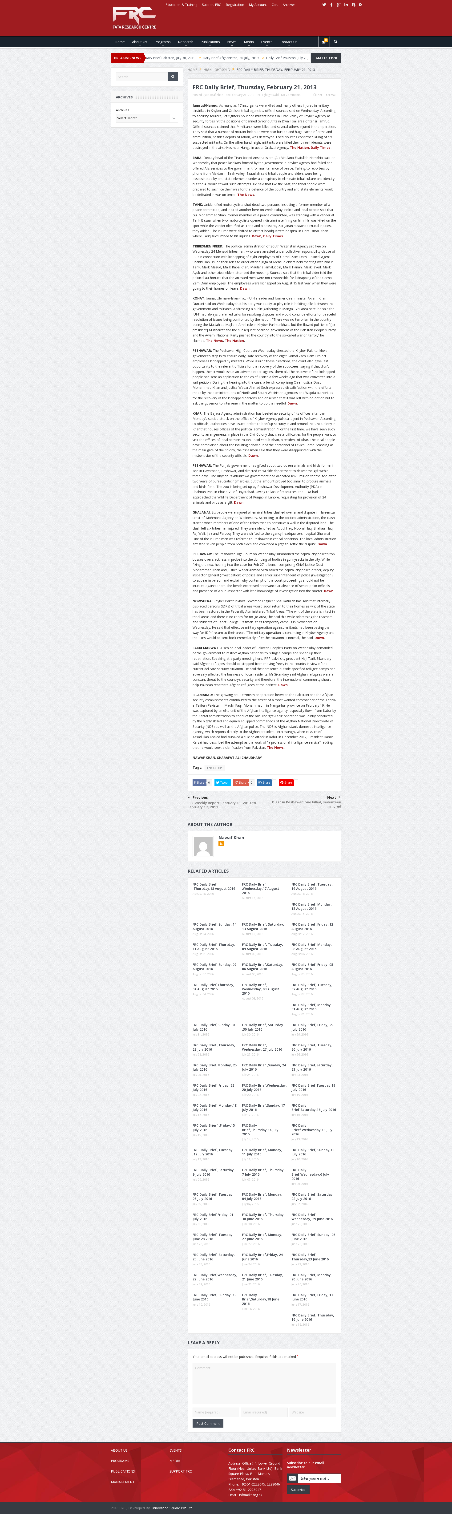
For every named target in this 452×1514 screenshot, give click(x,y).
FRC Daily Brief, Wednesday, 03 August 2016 (260, 989)
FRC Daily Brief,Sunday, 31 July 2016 (214, 1027)
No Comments (290, 95)
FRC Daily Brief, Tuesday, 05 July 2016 (213, 1196)
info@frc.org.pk (250, 1495)
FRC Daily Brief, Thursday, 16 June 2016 (312, 1317)
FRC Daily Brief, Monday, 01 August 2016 (311, 1007)
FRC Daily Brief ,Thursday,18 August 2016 (214, 886)
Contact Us (289, 41)
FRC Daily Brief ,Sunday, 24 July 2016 (264, 1067)
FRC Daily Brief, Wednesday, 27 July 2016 (262, 1047)
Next (331, 797)
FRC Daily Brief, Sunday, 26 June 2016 (313, 1236)
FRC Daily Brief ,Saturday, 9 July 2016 (214, 1172)
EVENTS (176, 1450)
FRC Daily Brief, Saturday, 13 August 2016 (263, 926)
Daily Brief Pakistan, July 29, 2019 (238, 58)
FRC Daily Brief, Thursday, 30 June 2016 (263, 1216)
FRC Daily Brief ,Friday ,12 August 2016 (312, 926)
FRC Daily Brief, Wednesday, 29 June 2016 (312, 1216)
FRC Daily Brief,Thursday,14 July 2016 (260, 1129)
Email (332, 95)
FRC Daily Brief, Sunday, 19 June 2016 (214, 1297)
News (232, 41)
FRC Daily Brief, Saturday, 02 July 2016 (312, 1196)
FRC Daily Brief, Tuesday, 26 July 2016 (311, 1047)
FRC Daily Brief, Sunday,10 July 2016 (312, 1152)
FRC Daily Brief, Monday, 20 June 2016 (311, 1277)
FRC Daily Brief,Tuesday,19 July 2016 (313, 1087)
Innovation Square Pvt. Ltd (172, 1508)
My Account (258, 4)
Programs (162, 41)
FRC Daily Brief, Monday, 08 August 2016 (311, 946)
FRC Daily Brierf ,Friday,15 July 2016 (214, 1127)
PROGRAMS (120, 1460)
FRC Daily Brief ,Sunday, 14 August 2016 (214, 926)
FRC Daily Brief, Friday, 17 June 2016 (312, 1297)
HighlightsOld (270, 95)
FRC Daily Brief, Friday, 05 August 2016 (312, 966)
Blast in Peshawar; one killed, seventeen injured (306, 804)
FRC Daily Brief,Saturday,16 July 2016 (313, 1107)
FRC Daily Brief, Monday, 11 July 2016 (262, 1152)
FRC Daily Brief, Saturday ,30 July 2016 (262, 1027)
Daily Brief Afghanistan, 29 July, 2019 (299, 58)
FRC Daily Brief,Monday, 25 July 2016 (215, 1067)
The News (245, 194)
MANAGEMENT (123, 1482)
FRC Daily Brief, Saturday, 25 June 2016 (214, 1256)
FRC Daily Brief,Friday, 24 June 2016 (262, 1256)
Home (120, 41)
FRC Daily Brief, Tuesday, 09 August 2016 (262, 946)
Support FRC (211, 4)
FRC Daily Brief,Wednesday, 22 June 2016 (215, 1277)
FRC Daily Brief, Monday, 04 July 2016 (262, 1196)
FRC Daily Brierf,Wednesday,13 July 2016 (311, 1129)
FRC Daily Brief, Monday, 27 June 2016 (262, 1236)
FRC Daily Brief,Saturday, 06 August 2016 (262, 966)
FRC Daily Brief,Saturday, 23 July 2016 (312, 1067)
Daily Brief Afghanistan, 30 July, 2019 (178, 58)
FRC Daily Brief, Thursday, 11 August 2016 (214, 946)
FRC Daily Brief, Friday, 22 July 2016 (213, 1087)
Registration (235, 4)
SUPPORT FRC (181, 1471)
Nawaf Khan (215, 95)
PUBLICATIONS (123, 1471)
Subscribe (298, 1489)
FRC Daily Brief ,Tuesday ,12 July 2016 (213, 1152)
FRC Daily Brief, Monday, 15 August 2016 (311, 906)
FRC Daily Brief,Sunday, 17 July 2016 (263, 1107)
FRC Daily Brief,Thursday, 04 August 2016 (213, 987)
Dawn (256, 236)
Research (185, 41)
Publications (210, 41)
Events (266, 41)
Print (319, 95)
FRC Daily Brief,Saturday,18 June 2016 (260, 1299)
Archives (289, 4)
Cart (275, 4)
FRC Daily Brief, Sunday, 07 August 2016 (214, 966)
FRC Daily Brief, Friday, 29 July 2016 (312, 1027)
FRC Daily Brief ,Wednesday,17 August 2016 (260, 888)
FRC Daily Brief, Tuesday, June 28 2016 (213, 1236)
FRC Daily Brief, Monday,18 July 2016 (215, 1107)
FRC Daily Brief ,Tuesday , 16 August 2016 (312, 886)
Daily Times (321, 147)
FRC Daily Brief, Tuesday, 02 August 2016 (311, 987)
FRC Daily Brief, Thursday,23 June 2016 (310, 1256)
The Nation (299, 147)
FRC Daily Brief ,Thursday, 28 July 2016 (214, 1047)
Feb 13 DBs (214, 768)
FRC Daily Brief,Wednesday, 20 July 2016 (264, 1087)
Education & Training (181, 4)
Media (249, 41)
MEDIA (175, 1460)
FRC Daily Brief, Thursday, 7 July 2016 (263, 1172)
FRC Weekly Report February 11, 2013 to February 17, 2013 (222, 804)
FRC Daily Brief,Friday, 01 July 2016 (213, 1216)
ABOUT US (119, 1450)
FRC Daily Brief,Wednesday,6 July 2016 (310, 1174)
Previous (200, 797)
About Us (139, 41)
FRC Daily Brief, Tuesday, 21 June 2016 (262, 1277)
